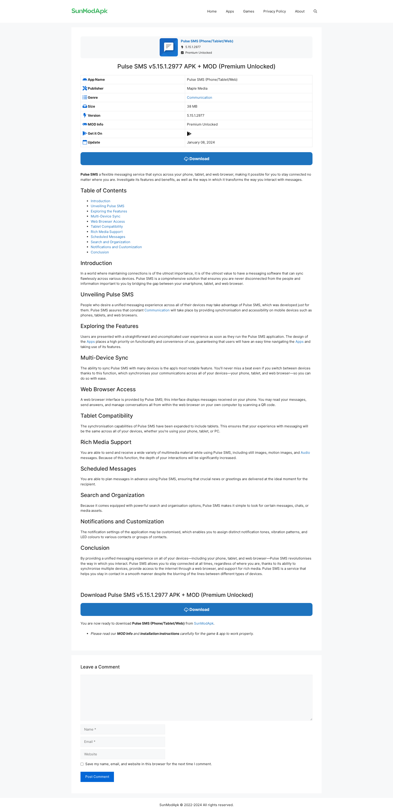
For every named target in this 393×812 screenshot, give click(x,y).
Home (212, 11)
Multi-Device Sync (105, 216)
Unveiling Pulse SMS (107, 206)
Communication (199, 97)
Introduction (100, 201)
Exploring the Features (109, 211)
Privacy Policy (274, 11)
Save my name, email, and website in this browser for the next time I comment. (148, 764)
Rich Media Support (107, 231)
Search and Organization (110, 242)
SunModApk (204, 623)
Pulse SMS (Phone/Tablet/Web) (207, 41)
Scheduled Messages (108, 237)
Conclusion (100, 252)
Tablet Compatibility (107, 226)
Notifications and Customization (116, 247)
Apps (230, 11)
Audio (305, 452)
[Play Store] (189, 133)
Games (248, 11)
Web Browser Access (108, 221)
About (300, 11)
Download (199, 158)
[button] (315, 11)
